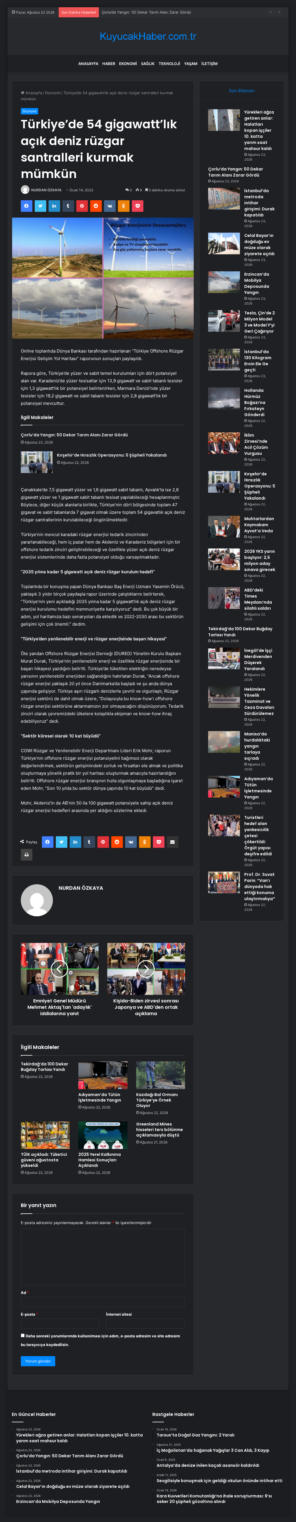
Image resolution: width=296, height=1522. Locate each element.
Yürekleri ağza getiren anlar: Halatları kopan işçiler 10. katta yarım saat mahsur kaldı (259, 130)
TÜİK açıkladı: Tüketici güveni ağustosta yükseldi (44, 1160)
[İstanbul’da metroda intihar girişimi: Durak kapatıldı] (224, 199)
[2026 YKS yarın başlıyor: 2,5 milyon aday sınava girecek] (224, 559)
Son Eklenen (242, 90)
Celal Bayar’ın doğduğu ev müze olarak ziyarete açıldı (259, 245)
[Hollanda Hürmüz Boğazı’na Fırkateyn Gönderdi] (224, 398)
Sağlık (148, 63)
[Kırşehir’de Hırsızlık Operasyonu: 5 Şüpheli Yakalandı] (37, 462)
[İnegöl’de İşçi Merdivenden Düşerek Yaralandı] (224, 658)
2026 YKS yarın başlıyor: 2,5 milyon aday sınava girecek (259, 560)
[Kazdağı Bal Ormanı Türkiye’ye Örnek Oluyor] (160, 1075)
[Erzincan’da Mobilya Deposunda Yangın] (224, 282)
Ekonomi (128, 63)
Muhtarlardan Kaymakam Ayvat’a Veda (259, 525)
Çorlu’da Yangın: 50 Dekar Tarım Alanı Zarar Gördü (74, 435)
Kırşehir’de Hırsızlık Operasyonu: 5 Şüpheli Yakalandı (112, 455)
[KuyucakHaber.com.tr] (148, 36)
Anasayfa (88, 63)
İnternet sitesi (119, 1314)
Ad (25, 1292)
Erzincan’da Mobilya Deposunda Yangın (256, 283)
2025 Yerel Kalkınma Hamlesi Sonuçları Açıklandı (99, 1160)
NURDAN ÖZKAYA (46, 190)
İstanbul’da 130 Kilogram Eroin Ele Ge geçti (257, 361)
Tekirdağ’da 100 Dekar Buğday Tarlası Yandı (44, 1066)
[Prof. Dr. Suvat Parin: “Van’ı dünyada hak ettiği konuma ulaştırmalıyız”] (224, 882)
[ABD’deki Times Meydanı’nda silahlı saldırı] (224, 598)
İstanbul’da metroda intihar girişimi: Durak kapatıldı (146, 12)
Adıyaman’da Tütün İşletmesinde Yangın (99, 1097)
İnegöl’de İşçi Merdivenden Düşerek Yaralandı (258, 660)
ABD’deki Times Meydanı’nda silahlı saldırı (258, 599)
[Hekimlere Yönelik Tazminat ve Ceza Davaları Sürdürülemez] (224, 697)
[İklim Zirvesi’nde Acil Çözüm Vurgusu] (224, 443)
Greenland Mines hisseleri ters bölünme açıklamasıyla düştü (159, 1129)
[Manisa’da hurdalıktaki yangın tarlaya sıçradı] (224, 742)
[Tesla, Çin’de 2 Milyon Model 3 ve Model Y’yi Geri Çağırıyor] (224, 321)
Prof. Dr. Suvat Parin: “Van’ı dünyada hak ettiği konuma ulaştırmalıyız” (259, 887)
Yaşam (190, 63)
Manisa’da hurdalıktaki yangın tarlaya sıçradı (257, 746)
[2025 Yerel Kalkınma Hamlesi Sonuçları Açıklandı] (102, 1135)
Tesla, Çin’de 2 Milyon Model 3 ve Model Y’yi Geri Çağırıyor (259, 322)
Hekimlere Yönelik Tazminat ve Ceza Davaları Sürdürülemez (259, 701)
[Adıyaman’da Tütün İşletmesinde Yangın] (102, 1075)
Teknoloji (169, 63)
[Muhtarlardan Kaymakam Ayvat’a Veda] (224, 526)
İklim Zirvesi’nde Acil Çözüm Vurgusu (256, 444)
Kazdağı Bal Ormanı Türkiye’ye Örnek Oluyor (157, 1100)
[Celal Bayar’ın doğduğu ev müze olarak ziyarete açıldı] (224, 243)
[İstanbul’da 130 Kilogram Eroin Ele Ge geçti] (224, 359)
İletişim (209, 63)
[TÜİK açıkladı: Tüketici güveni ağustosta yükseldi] (45, 1135)
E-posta (29, 1314)
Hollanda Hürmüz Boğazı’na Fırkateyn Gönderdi (254, 403)
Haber (108, 63)
